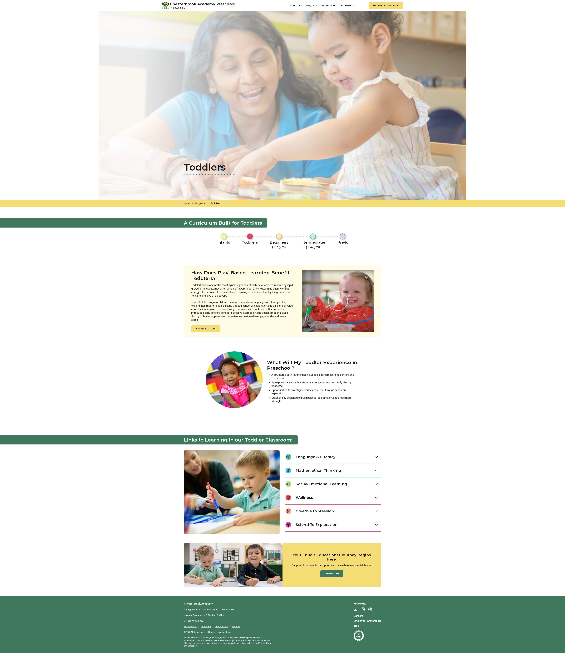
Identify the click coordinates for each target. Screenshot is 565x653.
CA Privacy (206, 626)
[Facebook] (370, 609)
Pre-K (343, 242)
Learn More (332, 573)
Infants (223, 242)
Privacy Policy (190, 626)
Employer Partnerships (367, 620)
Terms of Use (221, 626)
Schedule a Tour (206, 328)
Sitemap (236, 626)
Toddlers (250, 242)
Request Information (386, 5)
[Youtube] (355, 609)
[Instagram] (363, 609)
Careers (358, 615)
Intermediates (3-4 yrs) (313, 244)
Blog (356, 625)
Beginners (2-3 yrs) (279, 244)
